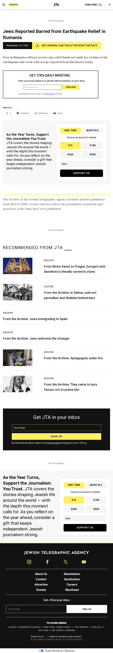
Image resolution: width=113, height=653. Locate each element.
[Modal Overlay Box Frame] (56, 326)
